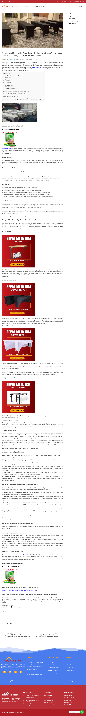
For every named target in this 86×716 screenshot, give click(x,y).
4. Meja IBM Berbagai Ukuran (12, 88)
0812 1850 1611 (62, 1)
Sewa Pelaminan (71, 662)
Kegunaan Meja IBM (8, 79)
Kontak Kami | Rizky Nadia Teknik (11, 75)
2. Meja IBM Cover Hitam (11, 86)
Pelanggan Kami (7, 77)
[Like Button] (35, 59)
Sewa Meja (71, 20)
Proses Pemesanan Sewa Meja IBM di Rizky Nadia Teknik (16, 91)
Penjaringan (27, 590)
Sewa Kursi (71, 18)
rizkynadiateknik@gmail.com (78, 1)
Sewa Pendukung (73, 21)
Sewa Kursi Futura (52, 664)
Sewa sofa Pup (70, 670)
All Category (72, 16)
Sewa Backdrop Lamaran (54, 667)
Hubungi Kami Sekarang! (11, 94)
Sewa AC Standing (52, 673)
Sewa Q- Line (70, 667)
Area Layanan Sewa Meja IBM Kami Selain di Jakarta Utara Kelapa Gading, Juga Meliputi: (24, 99)
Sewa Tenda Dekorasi (72, 673)
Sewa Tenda (72, 23)
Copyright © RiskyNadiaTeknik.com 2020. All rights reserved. (24, 681)
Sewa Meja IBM (29, 59)
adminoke (13, 59)
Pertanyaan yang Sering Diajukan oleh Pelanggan (15, 93)
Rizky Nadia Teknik (38, 67)
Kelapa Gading (10, 590)
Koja (16, 590)
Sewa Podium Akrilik (72, 664)
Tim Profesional (7, 82)
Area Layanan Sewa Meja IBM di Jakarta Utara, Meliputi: (16, 98)
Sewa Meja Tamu (52, 662)
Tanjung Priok (34, 590)
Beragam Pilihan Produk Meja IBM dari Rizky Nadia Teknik (17, 83)
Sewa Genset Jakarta (53, 670)
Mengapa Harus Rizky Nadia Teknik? (12, 90)
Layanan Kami (7, 80)
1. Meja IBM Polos (9, 85)
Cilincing (4, 590)
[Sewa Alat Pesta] (6, 6)
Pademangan (20, 590)
